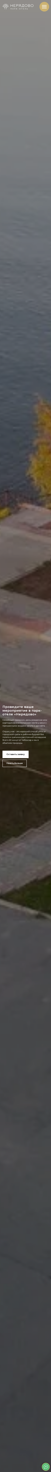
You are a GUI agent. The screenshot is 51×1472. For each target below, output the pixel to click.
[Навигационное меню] (44, 6)
